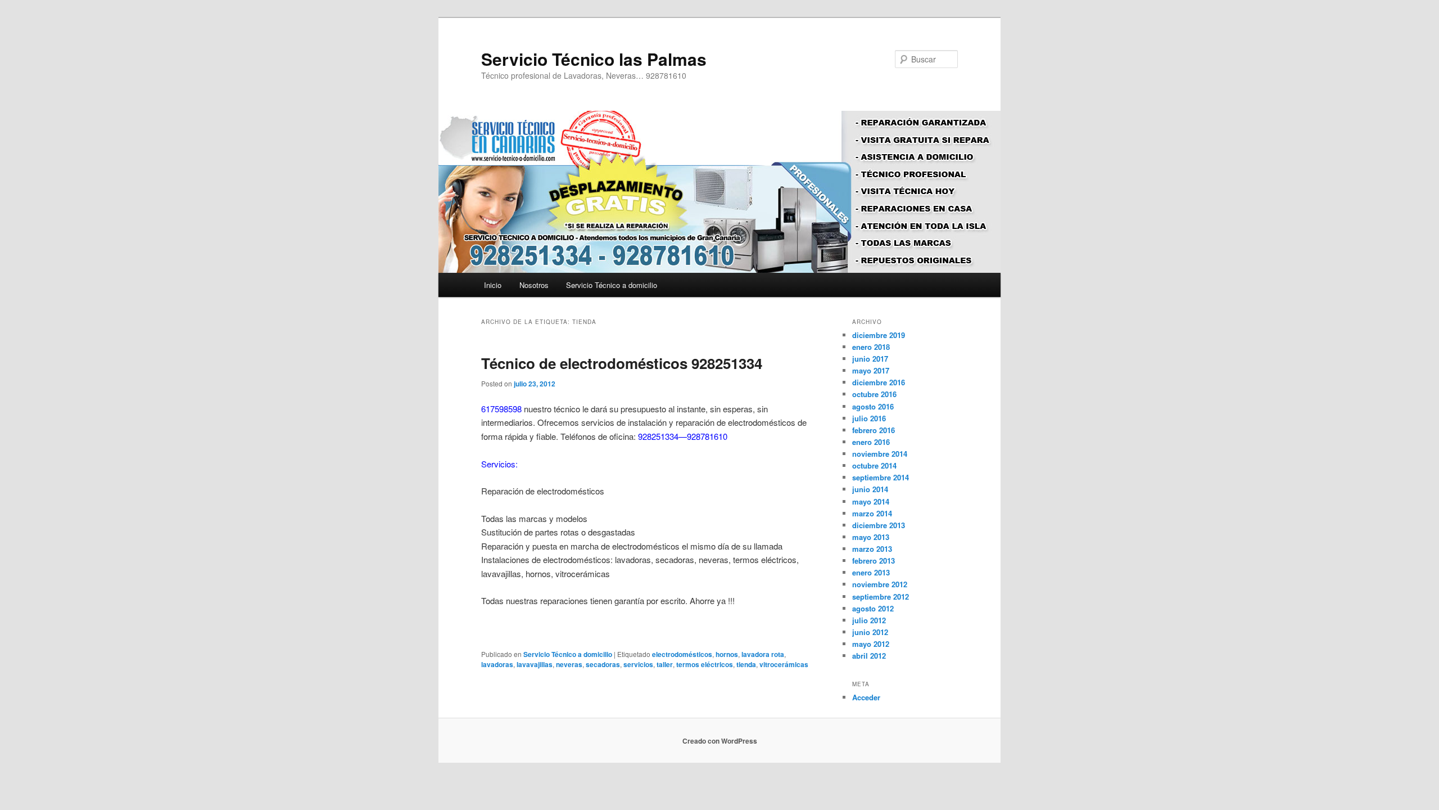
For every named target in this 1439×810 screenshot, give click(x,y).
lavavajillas (535, 664)
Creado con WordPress (719, 741)
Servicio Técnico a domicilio (611, 285)
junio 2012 (870, 632)
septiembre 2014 (880, 477)
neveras (569, 664)
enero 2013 (871, 572)
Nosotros (534, 285)
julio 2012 (869, 620)
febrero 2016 (873, 430)
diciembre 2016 (878, 382)
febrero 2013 (873, 560)
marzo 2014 (872, 513)
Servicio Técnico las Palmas (594, 59)
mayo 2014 (870, 501)
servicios (638, 664)
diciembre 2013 (878, 525)
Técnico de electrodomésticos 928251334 (621, 363)
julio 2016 (869, 418)
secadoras (603, 664)
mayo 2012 (870, 643)
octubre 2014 (874, 465)
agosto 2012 (873, 608)
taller (665, 664)
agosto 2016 (873, 406)
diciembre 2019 (878, 335)
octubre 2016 (874, 394)
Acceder (866, 697)
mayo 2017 (870, 370)
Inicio (492, 285)
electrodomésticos (682, 654)
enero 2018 (871, 346)
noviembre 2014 (879, 453)
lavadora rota (762, 654)
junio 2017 (870, 358)
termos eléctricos (704, 664)
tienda (746, 664)
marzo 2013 (872, 548)
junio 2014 (870, 489)
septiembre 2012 (880, 596)
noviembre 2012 (879, 584)
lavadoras (497, 664)
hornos (727, 654)
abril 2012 (869, 655)
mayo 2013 (870, 537)
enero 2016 (871, 441)
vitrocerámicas (783, 664)
